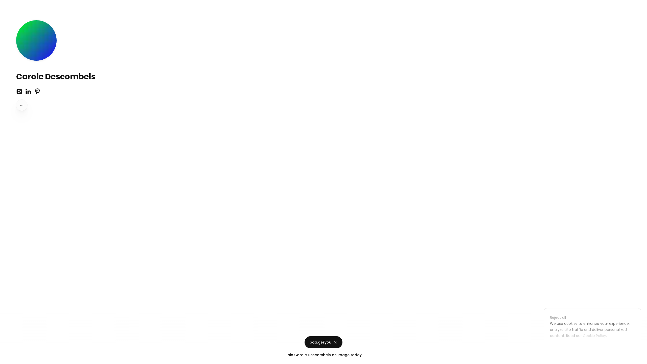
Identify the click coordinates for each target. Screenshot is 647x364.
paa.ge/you (320, 342)
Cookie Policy (594, 335)
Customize (563, 347)
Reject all (558, 317)
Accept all (593, 347)
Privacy (8, 359)
